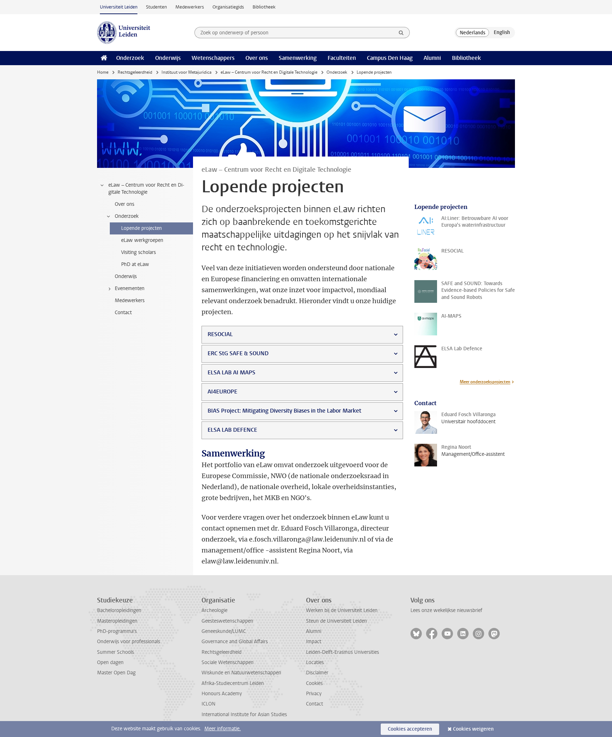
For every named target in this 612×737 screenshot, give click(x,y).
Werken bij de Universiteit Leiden (342, 610)
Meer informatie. (222, 728)
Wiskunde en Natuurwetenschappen (241, 672)
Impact (313, 641)
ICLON (208, 704)
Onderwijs (168, 58)
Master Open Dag (116, 672)
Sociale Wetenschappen (228, 662)
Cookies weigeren (473, 729)
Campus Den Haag (390, 58)
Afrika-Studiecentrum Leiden (233, 683)
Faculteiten (342, 58)
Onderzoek (130, 58)
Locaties (315, 662)
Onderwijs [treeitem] (126, 276)
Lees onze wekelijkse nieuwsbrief (446, 610)
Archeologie (214, 610)
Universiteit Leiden (118, 7)
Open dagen (110, 662)
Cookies (314, 683)
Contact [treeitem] (123, 312)
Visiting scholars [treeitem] (138, 252)
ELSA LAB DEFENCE (232, 429)
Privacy (314, 693)
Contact (314, 704)
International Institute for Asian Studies (244, 714)
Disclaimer (317, 672)
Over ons (256, 58)
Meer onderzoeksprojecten (485, 382)
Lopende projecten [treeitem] (141, 228)
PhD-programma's (117, 631)
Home (102, 72)
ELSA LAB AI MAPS (231, 372)
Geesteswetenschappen (227, 621)
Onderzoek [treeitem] (126, 216)
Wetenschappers (213, 58)
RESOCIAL (220, 334)
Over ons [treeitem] (124, 204)
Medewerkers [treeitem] (129, 300)
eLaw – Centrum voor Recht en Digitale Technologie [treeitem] (146, 188)
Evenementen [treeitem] (129, 288)
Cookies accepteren (410, 729)
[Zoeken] (401, 32)
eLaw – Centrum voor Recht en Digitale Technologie (269, 72)
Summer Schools (115, 652)
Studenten (156, 7)
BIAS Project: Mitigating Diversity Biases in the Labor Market (284, 410)
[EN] (502, 32)
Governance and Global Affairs (235, 641)
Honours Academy (222, 693)
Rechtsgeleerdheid (135, 72)
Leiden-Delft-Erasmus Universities (342, 652)
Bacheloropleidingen (119, 610)
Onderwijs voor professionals (128, 641)
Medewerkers (189, 7)
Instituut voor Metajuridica (186, 72)
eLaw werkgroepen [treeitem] (142, 240)
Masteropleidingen (117, 621)
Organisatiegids (228, 7)
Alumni (432, 58)
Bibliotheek (264, 7)
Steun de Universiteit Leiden (336, 621)
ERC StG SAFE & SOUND (238, 353)
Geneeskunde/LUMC (224, 631)
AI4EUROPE (222, 391)
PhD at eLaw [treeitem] (135, 264)
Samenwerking (298, 58)
